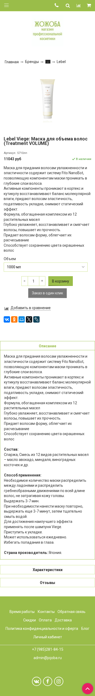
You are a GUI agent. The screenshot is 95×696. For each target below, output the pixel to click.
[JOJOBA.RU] (47, 30)
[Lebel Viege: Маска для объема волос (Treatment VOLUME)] (47, 99)
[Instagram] (58, 681)
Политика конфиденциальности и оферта (42, 628)
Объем (10, 259)
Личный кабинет (47, 637)
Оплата (45, 620)
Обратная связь (72, 612)
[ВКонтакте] (7, 319)
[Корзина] (89, 5)
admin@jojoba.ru (48, 658)
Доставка (63, 620)
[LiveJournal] (36, 319)
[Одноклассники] (14, 319)
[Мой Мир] (21, 319)
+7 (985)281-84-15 (47, 649)
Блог (85, 628)
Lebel (61, 62)
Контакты (46, 612)
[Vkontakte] (36, 681)
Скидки (29, 620)
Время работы (22, 612)
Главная (12, 62)
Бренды (32, 62)
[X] (29, 319)
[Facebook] (47, 681)
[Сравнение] (79, 5)
